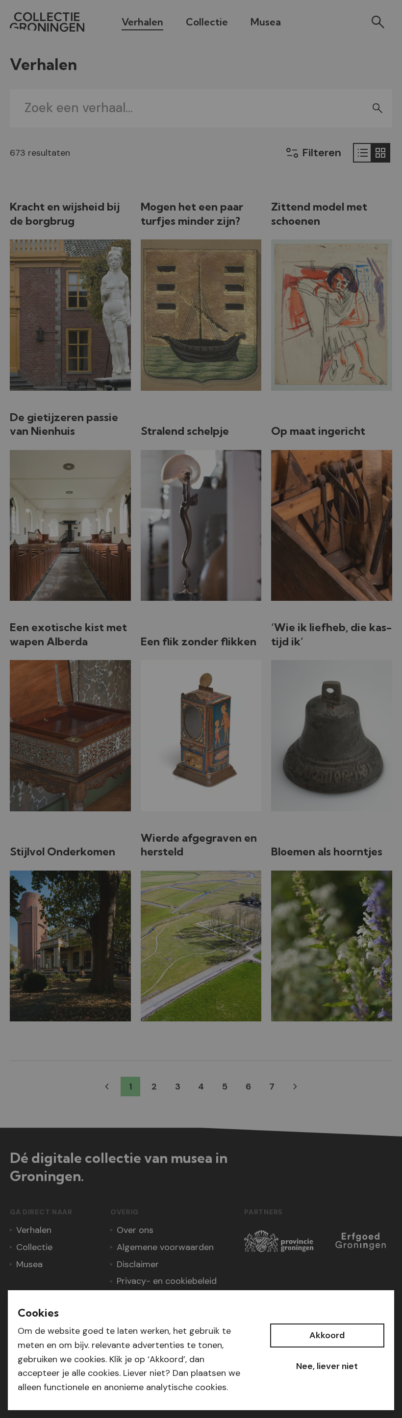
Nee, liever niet (327, 1366)
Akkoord (327, 1335)
